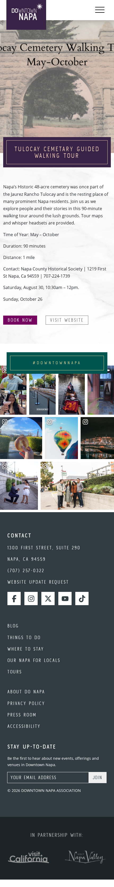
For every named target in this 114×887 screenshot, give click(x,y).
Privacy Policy (26, 703)
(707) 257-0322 (26, 570)
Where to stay (25, 649)
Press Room (22, 715)
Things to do (24, 637)
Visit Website (67, 320)
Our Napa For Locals (33, 660)
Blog (13, 626)
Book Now (20, 320)
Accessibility (24, 726)
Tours (14, 671)
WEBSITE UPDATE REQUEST (38, 582)
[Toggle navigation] (100, 10)
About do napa (26, 691)
